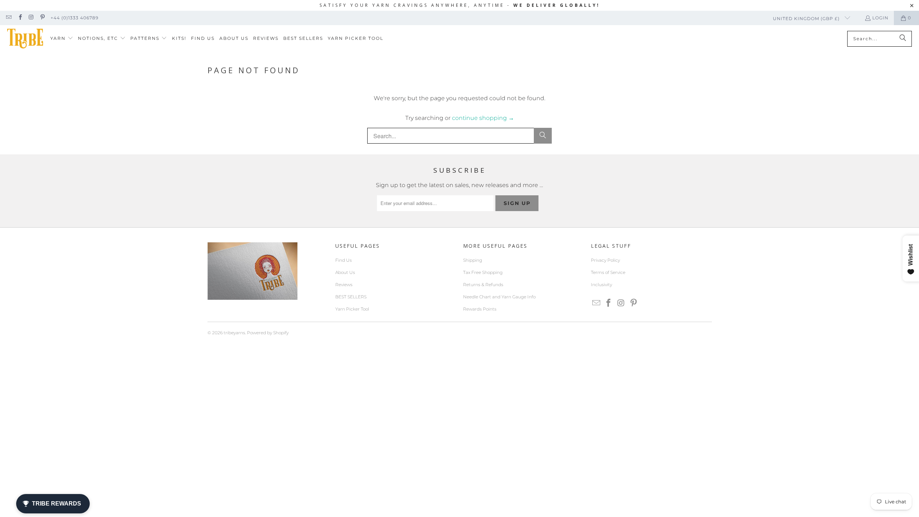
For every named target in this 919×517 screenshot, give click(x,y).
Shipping (472, 260)
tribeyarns (234, 332)
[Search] (903, 39)
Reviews (344, 284)
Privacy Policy (605, 260)
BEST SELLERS (351, 296)
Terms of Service (608, 272)
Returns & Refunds (483, 284)
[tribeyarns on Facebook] (20, 17)
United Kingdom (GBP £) (807, 18)
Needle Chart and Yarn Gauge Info (499, 296)
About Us (345, 272)
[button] (61, 38)
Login (880, 17)
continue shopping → (483, 118)
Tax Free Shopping (483, 272)
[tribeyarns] (25, 38)
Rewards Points (479, 309)
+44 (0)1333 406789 (74, 17)
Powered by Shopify (268, 332)
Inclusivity (601, 284)
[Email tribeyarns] (8, 17)
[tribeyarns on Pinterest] (42, 17)
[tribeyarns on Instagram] (31, 17)
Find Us (343, 260)
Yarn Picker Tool (352, 309)
